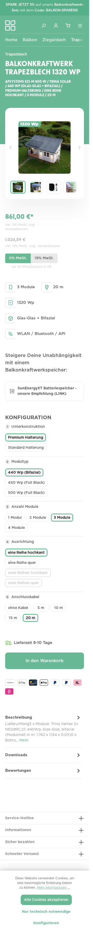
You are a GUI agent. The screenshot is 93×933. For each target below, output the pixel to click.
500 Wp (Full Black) (26, 493)
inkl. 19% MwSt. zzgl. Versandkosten (32, 246)
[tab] (43, 729)
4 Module (16, 528)
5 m (40, 608)
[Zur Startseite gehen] (10, 25)
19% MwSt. (44, 258)
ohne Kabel (18, 608)
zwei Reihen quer (25, 584)
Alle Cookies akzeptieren (46, 900)
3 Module (62, 518)
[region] (44, 158)
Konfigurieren (46, 923)
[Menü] (80, 25)
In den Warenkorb (45, 661)
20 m (30, 618)
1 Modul (15, 518)
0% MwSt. (18, 258)
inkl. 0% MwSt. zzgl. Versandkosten (20, 227)
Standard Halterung (26, 448)
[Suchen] (43, 25)
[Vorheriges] (10, 147)
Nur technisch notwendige (46, 912)
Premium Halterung (25, 437)
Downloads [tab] (16, 755)
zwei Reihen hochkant (29, 574)
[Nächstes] (79, 147)
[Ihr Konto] (55, 25)
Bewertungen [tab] (18, 771)
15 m (13, 618)
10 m (58, 608)
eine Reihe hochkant (26, 553)
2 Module (37, 518)
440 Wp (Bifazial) (24, 472)
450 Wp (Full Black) (26, 483)
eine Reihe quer (22, 563)
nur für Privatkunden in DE (31, 266)
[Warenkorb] (68, 25)
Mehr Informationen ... (53, 887)
